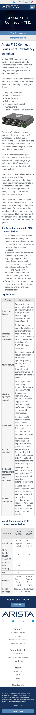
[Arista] (11, 7)
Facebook (3, 621)
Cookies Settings (18, 705)
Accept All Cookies (18, 711)
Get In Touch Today (18, 599)
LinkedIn (23, 621)
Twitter (13, 621)
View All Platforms (18, 33)
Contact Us (18, 605)
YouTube (33, 621)
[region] (18, 701)
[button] (14, 2)
